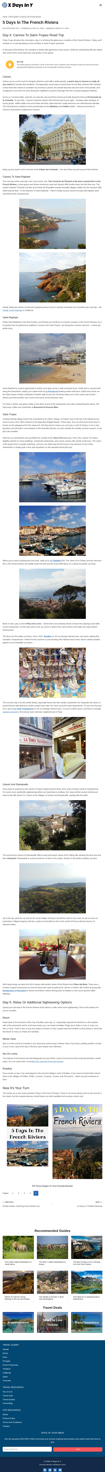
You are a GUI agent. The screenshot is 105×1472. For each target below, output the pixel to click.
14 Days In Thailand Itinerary (89, 1204)
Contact (6, 1426)
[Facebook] (45, 1470)
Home (5, 16)
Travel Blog (8, 1403)
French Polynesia (10, 1365)
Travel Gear (8, 1396)
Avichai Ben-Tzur (12, 28)
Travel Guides (13, 16)
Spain (5, 1377)
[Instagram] (50, 1470)
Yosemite (7, 1381)
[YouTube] (60, 1470)
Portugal (6, 1361)
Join (78, 1449)
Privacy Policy (9, 1418)
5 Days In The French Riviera (30, 16)
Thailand (6, 1369)
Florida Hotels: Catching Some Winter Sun (21, 1204)
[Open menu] (100, 5)
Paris (5, 1357)
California (7, 1373)
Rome (5, 1353)
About (5, 1414)
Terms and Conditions (12, 1422)
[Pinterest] (55, 1470)
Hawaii (6, 1349)
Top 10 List (7, 1392)
